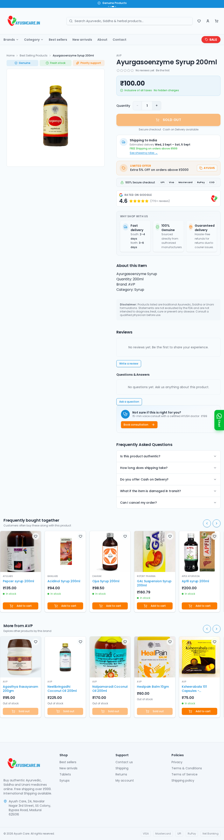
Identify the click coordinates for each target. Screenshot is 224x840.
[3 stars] (125, 70)
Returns (121, 774)
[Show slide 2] (110, 6)
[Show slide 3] (113, 6)
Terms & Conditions (187, 768)
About (102, 39)
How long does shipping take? (144, 468)
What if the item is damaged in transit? (150, 491)
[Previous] (207, 523)
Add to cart (24, 606)
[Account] (208, 21)
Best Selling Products (33, 55)
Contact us (124, 762)
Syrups (65, 780)
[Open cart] (216, 21)
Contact (119, 39)
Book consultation (136, 424)
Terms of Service (185, 774)
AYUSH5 (209, 168)
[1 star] (118, 70)
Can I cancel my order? (138, 502)
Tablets (65, 774)
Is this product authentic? (140, 456)
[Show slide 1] (108, 6)
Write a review (128, 363)
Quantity (123, 105)
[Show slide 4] (115, 6)
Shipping (122, 768)
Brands (9, 39)
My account (125, 780)
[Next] (216, 523)
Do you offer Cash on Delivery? (144, 479)
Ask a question (129, 401)
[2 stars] (121, 70)
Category (32, 39)
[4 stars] (128, 70)
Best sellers (58, 39)
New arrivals (82, 39)
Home (10, 55)
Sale (213, 39)
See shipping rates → (144, 153)
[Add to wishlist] (35, 536)
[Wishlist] (199, 21)
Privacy (177, 762)
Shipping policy (183, 780)
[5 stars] (132, 70)
